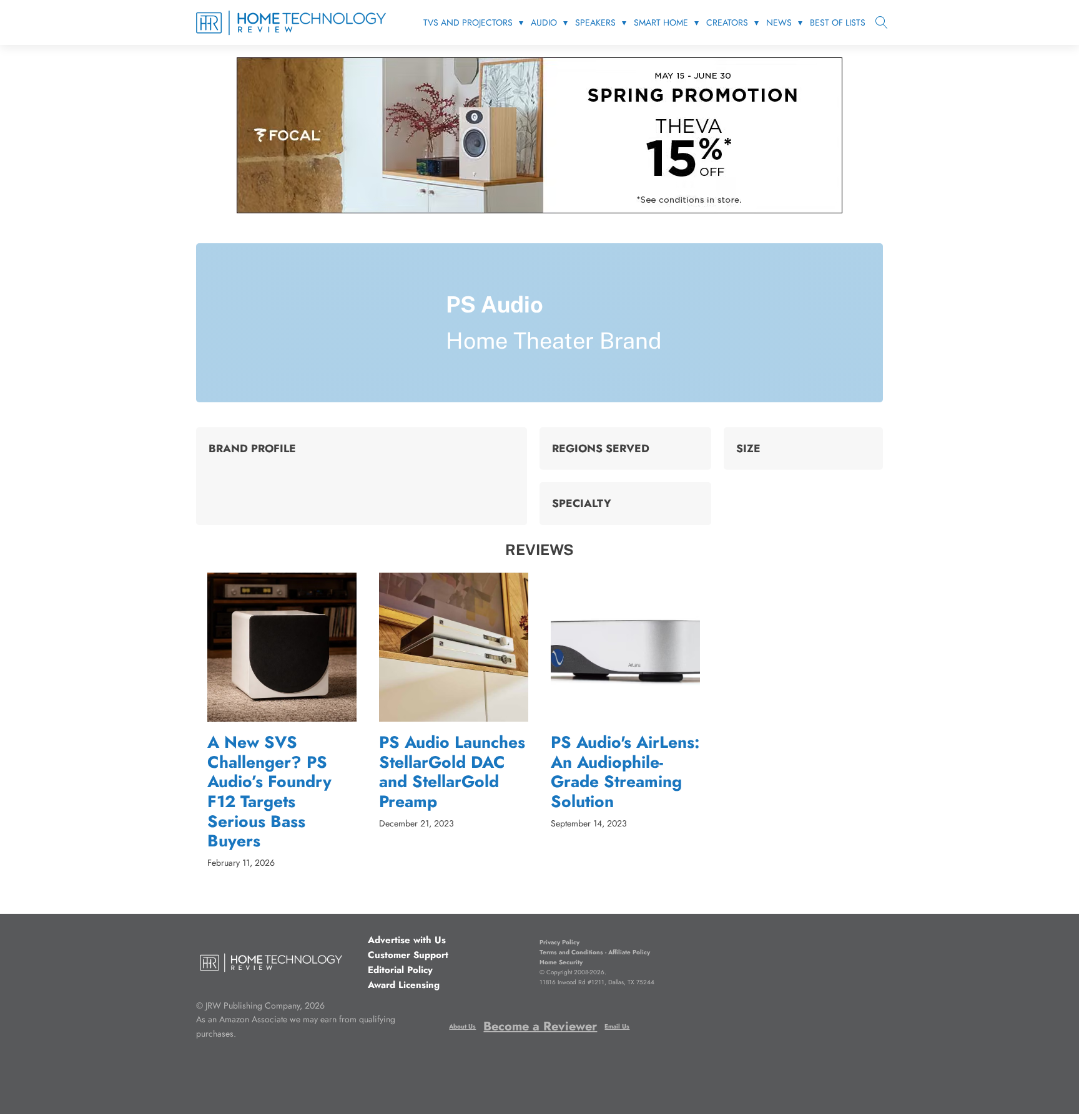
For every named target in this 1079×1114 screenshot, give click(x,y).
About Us (462, 1026)
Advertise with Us (407, 940)
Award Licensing (404, 985)
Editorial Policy (400, 970)
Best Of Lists (837, 22)
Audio (544, 22)
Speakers (595, 22)
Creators (727, 22)
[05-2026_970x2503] (539, 209)
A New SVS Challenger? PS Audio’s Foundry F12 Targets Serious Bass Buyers (269, 792)
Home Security (561, 962)
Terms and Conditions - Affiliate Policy (595, 952)
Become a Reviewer (540, 1026)
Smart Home (661, 22)
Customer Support (408, 955)
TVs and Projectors (468, 22)
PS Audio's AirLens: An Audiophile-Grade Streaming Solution (625, 772)
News (779, 22)
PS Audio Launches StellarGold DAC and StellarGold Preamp (452, 772)
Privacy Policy (559, 942)
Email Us (616, 1026)
